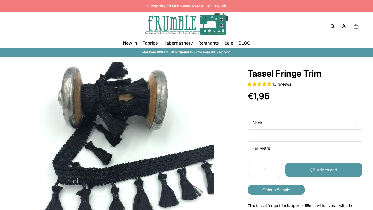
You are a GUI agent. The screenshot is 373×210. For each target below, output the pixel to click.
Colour (253, 111)
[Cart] (356, 26)
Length (254, 137)
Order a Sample (276, 190)
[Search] (333, 26)
